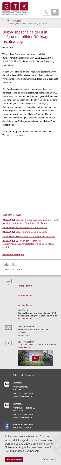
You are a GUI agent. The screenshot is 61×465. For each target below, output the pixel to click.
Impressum (30, 375)
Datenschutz (18, 375)
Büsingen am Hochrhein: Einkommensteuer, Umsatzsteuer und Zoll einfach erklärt (28, 244)
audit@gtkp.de (25, 396)
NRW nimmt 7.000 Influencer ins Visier (28, 236)
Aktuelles (10, 264)
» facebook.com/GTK (22, 427)
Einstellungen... (49, 459)
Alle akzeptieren (14, 459)
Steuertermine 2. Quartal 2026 (24, 232)
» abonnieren (24, 335)
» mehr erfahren (25, 286)
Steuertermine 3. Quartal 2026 (24, 227)
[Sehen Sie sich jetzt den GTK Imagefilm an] (38, 358)
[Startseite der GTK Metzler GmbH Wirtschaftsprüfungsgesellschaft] (8, 21)
